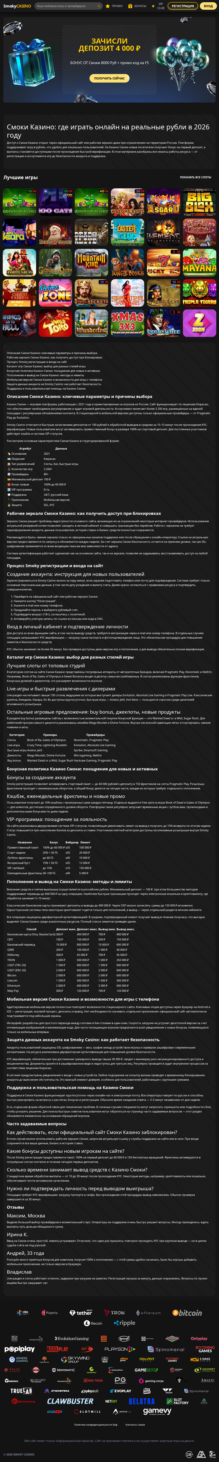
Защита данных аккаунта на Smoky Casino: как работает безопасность (54, 384)
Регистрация (183, 6)
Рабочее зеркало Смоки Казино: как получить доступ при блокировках (54, 357)
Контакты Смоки (135, 1424)
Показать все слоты (195, 177)
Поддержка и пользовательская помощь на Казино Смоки (46, 388)
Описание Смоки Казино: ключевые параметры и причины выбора (52, 353)
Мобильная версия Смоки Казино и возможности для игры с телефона (54, 380)
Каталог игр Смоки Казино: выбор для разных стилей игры (46, 366)
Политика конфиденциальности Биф (95, 1424)
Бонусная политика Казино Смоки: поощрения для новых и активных (53, 371)
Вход (208, 6)
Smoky (17, 6)
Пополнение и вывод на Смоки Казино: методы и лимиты (45, 375)
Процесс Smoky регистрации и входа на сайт (37, 362)
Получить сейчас (109, 78)
